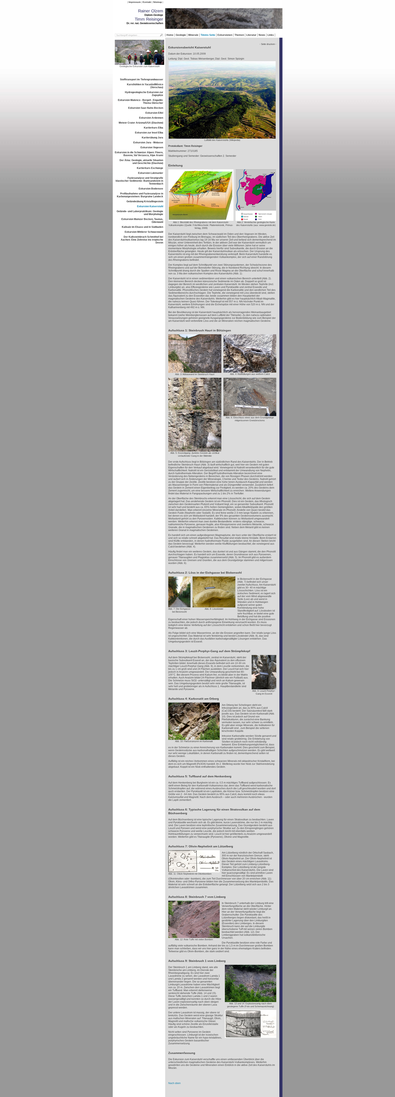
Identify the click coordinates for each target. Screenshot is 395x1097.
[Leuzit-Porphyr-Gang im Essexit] (264, 688)
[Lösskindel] (214, 606)
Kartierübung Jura (152, 137)
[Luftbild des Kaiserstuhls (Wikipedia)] (222, 137)
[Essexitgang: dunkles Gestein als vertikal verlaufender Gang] (194, 450)
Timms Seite (208, 35)
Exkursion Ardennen (151, 117)
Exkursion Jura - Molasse (148, 142)
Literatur (251, 35)
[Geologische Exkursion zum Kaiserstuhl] (139, 63)
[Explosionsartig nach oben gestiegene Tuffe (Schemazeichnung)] (250, 1036)
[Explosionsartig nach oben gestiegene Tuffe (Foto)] (250, 1000)
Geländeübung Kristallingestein (145, 201)
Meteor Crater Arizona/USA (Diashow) (141, 122)
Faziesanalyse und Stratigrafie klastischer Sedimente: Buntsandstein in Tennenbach (139, 181)
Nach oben (174, 1083)
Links (270, 35)
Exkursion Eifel (154, 112)
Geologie (181, 35)
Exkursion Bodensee (151, 188)
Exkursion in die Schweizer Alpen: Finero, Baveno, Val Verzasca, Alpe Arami (139, 154)
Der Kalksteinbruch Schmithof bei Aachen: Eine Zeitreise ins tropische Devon (142, 239)
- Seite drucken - (268, 44)
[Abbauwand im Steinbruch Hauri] (194, 371)
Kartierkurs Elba (153, 127)
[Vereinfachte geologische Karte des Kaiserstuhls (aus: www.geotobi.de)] (256, 219)
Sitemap (157, 2)
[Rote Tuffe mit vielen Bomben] (194, 936)
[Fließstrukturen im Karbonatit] (194, 738)
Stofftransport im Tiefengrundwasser (141, 79)
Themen (239, 35)
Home (169, 35)
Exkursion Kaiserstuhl (150, 206)
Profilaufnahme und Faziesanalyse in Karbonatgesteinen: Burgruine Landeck (140, 195)
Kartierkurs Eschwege (150, 168)
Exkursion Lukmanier (150, 173)
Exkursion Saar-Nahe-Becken (145, 107)
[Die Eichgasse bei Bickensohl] (179, 606)
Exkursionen (224, 35)
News (262, 35)
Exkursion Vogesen (152, 147)
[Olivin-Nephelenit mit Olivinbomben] (194, 870)
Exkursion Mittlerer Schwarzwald (144, 231)
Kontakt (147, 2)
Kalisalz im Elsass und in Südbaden (142, 227)
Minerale (193, 35)
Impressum (135, 2)
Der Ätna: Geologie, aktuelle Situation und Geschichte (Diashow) (141, 162)
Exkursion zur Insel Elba (149, 132)
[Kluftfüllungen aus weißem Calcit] (249, 371)
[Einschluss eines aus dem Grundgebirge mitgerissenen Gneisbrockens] (249, 414)
